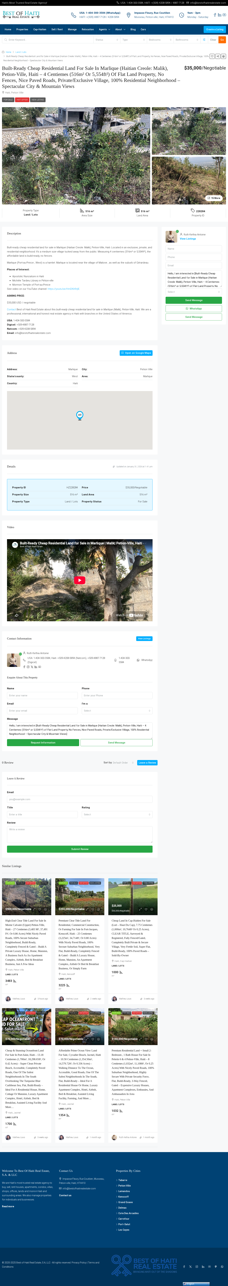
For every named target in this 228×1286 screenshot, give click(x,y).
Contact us (65, 1195)
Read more (8, 1206)
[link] (26, 896)
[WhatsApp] (223, 1266)
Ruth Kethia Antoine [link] (128, 1137)
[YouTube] (210, 1266)
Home (8, 29)
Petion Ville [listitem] (124, 1185)
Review (11, 822)
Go (222, 39)
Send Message (116, 742)
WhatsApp (147, 660)
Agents (103, 29)
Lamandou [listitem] (124, 1191)
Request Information (43, 742)
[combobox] (106, 39)
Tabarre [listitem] (122, 1180)
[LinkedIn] (204, 1266)
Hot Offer (22, 100)
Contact (11, 309)
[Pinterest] (216, 1266)
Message (12, 718)
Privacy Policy (79, 1262)
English (190, 1284)
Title (10, 807)
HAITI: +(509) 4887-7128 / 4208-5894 (99, 17)
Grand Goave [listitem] (125, 1202)
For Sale (8, 100)
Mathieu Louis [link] (19, 999)
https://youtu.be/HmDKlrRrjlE (63, 288)
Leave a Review (147, 762)
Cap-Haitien (39, 29)
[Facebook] (185, 1266)
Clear (213, 39)
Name (10, 688)
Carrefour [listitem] (123, 1218)
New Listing (38, 100)
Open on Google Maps (137, 352)
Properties (22, 29)
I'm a (85, 703)
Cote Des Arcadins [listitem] (128, 1213)
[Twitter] (191, 1266)
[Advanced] (204, 39)
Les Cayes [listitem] (123, 1229)
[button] (212, 56)
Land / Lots (21, 52)
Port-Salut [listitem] (124, 1224)
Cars (143, 29)
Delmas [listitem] (122, 1207)
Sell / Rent (57, 29)
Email (10, 703)
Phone (85, 688)
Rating (86, 807)
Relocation (88, 29)
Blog (133, 29)
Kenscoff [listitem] (123, 1196)
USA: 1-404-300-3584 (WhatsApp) (99, 12)
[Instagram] (197, 1266)
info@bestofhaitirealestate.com (79, 1188)
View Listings (144, 638)
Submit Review (79, 849)
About (118, 29)
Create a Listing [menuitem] (214, 29)
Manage (72, 29)
